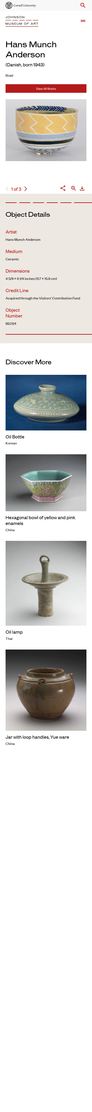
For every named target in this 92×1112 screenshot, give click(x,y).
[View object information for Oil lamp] (46, 582)
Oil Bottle (15, 436)
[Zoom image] (73, 188)
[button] (82, 5)
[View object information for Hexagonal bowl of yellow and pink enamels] (46, 482)
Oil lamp (14, 632)
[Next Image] (25, 189)
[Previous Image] (6, 189)
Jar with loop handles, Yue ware (37, 737)
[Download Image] (82, 189)
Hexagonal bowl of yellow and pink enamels (41, 520)
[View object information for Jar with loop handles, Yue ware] (46, 689)
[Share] (63, 188)
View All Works (46, 88)
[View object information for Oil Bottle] (46, 402)
